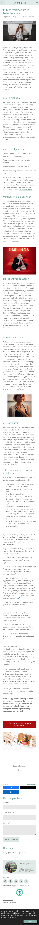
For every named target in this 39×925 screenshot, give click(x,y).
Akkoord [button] (30, 922)
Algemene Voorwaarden (9, 902)
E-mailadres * (8, 813)
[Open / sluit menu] (36, 2)
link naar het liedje (26, 190)
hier (4, 293)
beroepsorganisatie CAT (9, 887)
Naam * (6, 803)
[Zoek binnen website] (2, 2)
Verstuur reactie (11, 839)
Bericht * (6, 823)
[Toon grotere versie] (19, 405)
